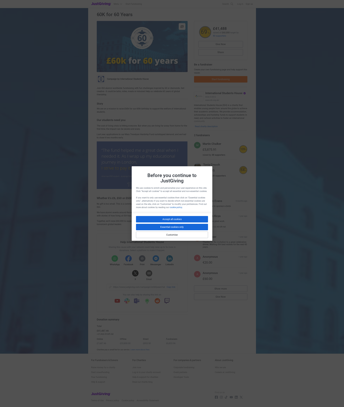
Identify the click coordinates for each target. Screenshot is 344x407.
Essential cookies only (172, 227)
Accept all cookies (172, 219)
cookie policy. (176, 207)
